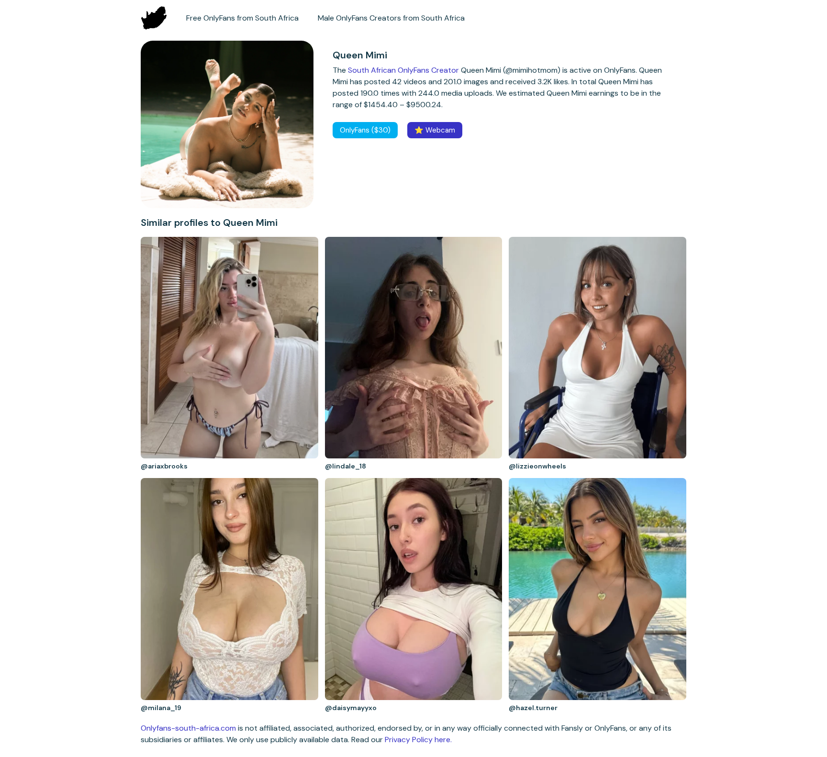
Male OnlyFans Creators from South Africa (391, 18)
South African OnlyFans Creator (403, 70)
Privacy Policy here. (418, 740)
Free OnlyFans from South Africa (242, 18)
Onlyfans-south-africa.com (188, 728)
